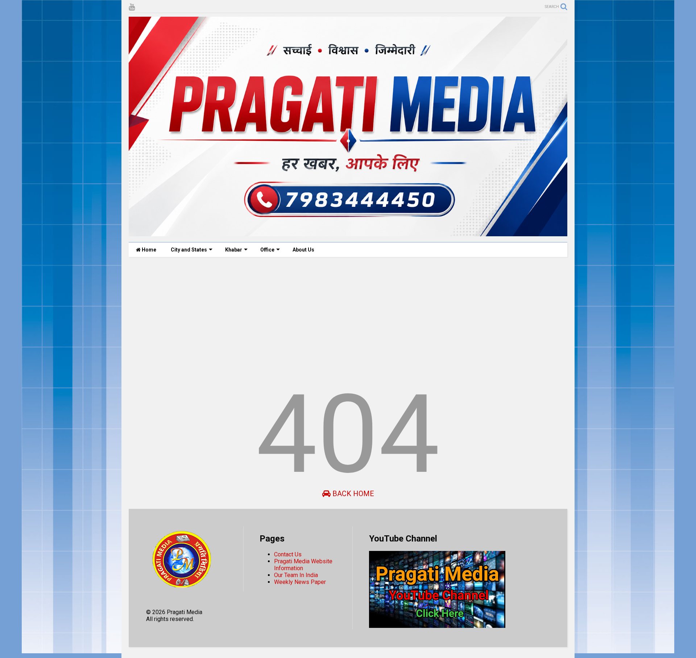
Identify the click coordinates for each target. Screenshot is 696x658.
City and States (189, 250)
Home (148, 250)
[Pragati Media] (348, 233)
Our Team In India (296, 575)
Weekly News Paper (300, 582)
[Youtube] (132, 7)
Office (267, 250)
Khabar (233, 250)
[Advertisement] (346, 318)
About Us (303, 250)
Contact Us (288, 554)
